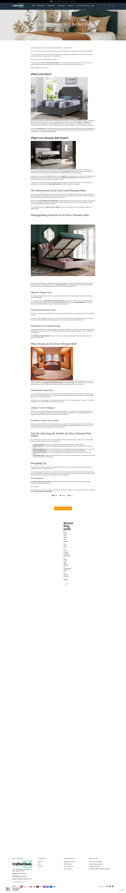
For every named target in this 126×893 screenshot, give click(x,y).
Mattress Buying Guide (95, 864)
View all (66, 584)
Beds (33, 5)
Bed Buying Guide (94, 866)
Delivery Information (69, 861)
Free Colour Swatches (95, 861)
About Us (40, 861)
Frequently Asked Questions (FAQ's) (99, 869)
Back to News (64, 508)
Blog (92, 5)
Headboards (51, 5)
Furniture (71, 5)
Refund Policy (68, 864)
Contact (40, 866)
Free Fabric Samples (83, 5)
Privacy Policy (68, 869)
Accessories (61, 5)
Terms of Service (69, 866)
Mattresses (40, 5)
